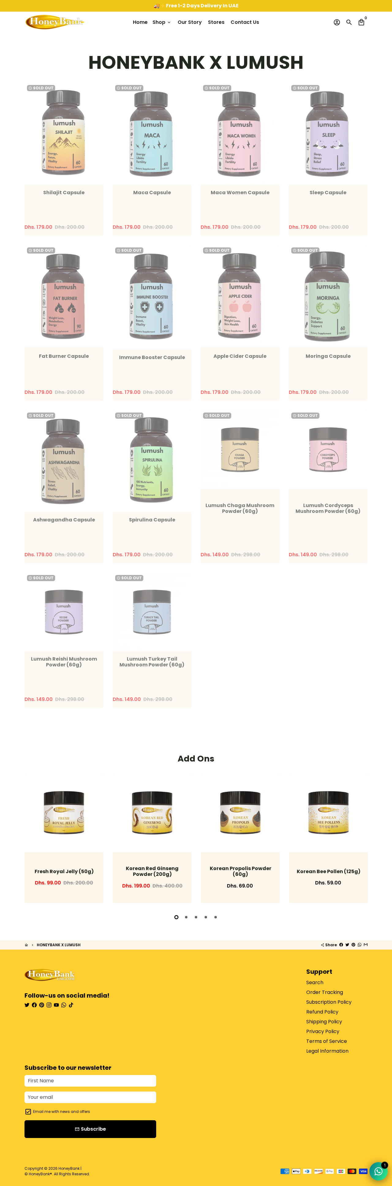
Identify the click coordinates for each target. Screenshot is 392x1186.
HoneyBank (69, 1168)
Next (361, 839)
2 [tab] (186, 917)
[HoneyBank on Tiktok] (71, 1005)
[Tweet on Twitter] (347, 944)
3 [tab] (196, 917)
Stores (216, 22)
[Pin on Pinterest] (353, 944)
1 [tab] (176, 917)
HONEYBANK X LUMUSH (59, 944)
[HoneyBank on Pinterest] (41, 1005)
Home (140, 22)
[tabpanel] (64, 838)
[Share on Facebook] (341, 944)
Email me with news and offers (61, 1111)
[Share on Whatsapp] (359, 944)
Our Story (190, 22)
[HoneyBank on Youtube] (56, 1005)
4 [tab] (205, 917)
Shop (162, 22)
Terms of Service (326, 1041)
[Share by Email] (366, 944)
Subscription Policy (329, 1002)
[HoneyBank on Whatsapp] (63, 1005)
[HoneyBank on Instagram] (49, 1005)
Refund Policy (322, 1011)
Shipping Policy (324, 1021)
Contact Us (245, 22)
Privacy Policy (322, 1031)
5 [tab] (215, 917)
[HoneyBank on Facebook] (34, 1005)
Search (314, 982)
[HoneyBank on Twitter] (26, 1005)
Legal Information (327, 1050)
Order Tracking (324, 992)
